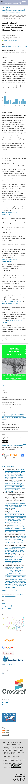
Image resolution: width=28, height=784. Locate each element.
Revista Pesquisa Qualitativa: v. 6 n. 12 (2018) (15, 541)
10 (12, 590)
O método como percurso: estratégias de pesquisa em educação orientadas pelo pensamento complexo (15, 527)
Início (3, 7)
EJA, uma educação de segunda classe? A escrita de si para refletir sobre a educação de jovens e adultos (14, 514)
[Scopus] (9, 643)
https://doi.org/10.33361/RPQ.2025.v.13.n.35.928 (14, 46)
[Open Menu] (1, 1)
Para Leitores (5, 702)
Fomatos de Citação (7, 407)
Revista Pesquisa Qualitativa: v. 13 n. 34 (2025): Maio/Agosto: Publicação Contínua (15, 506)
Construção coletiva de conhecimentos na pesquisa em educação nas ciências (15, 471)
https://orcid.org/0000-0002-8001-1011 (11, 40)
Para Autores (5, 704)
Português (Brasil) (7, 606)
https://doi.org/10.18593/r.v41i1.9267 (11, 303)
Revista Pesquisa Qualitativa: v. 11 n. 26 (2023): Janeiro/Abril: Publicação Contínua (14, 562)
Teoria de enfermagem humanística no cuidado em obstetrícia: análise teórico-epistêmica (15, 503)
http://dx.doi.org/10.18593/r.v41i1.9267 (12, 301)
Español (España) (6, 608)
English (4, 603)
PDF (5, 385)
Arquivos (8, 7)
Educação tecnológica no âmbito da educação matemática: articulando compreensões (15, 548)
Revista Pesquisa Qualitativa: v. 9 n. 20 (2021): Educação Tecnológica (14, 551)
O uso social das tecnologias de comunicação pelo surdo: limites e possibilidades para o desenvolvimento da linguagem (15, 538)
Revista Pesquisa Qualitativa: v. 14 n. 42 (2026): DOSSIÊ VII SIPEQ (15, 489)
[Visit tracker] (9, 721)
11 (13, 590)
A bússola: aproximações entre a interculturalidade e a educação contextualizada (14, 568)
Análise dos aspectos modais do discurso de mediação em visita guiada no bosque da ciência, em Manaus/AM (15, 559)
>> (16, 590)
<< (2, 590)
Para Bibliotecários (6, 707)
